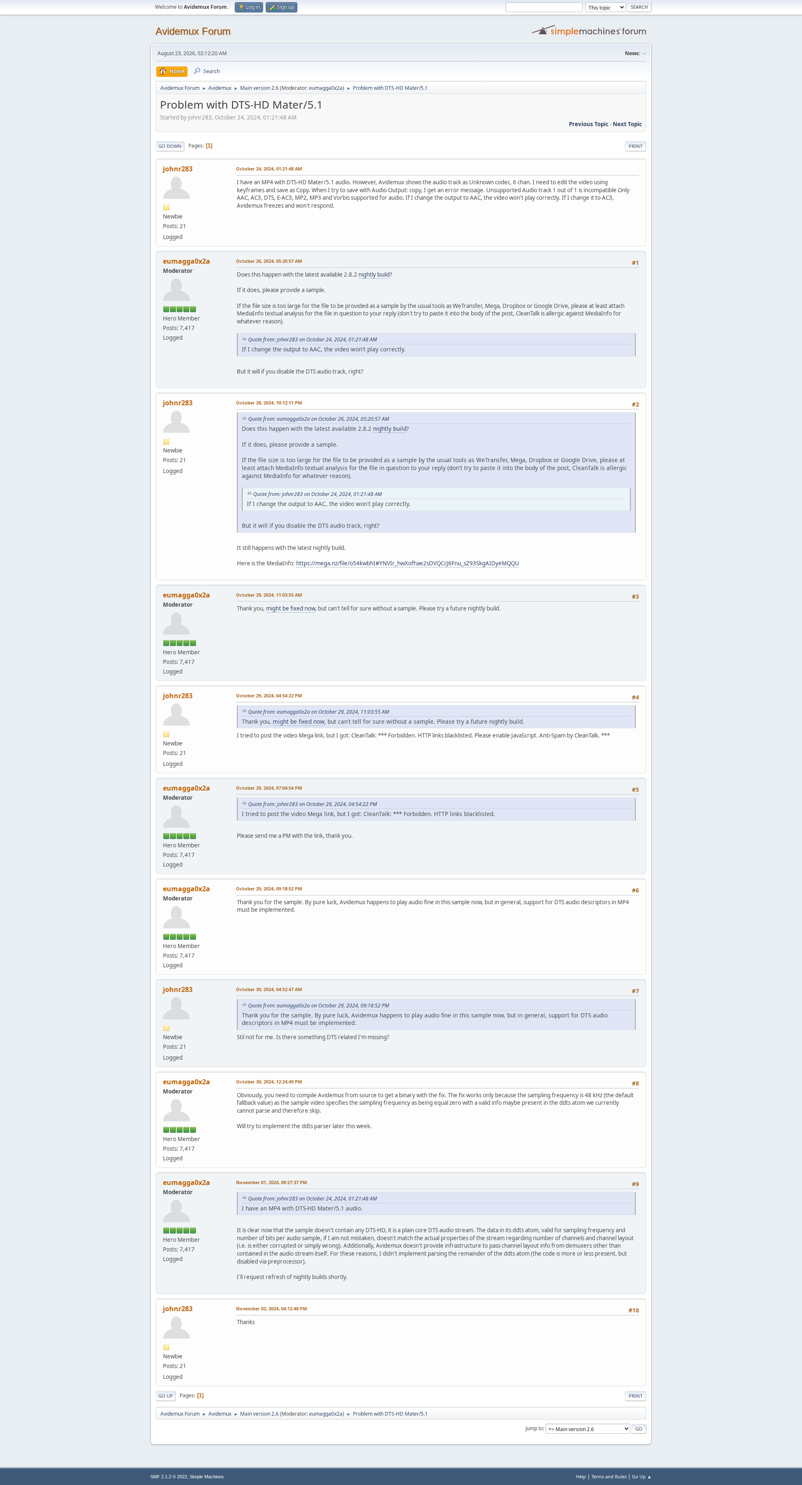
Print (635, 146)
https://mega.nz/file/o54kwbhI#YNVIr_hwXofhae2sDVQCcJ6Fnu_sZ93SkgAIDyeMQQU (407, 563)
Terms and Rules (609, 1476)
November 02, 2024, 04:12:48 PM (271, 1308)
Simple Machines (207, 1476)
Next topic (627, 124)
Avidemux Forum (193, 31)
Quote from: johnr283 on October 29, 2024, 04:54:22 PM (312, 804)
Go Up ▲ (642, 1476)
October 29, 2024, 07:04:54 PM (269, 788)
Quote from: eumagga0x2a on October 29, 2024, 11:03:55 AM (318, 711)
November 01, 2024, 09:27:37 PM (271, 1182)
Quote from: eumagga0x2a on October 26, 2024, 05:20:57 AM (318, 418)
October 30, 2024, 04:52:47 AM (269, 989)
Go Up (165, 1396)
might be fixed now (290, 608)
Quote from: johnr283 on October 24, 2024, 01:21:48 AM (312, 339)
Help (581, 1476)
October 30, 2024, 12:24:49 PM (269, 1081)
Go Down (170, 146)
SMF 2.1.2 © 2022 (168, 1476)
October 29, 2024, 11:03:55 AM (269, 595)
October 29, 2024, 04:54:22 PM (269, 695)
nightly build (374, 274)
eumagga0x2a (326, 88)
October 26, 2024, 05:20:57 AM (269, 261)
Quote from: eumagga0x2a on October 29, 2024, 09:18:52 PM (318, 1005)
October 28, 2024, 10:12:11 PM (269, 402)
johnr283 (178, 168)
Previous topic (589, 124)
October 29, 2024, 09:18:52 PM (269, 888)
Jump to (534, 1428)
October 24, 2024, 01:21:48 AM (269, 168)
